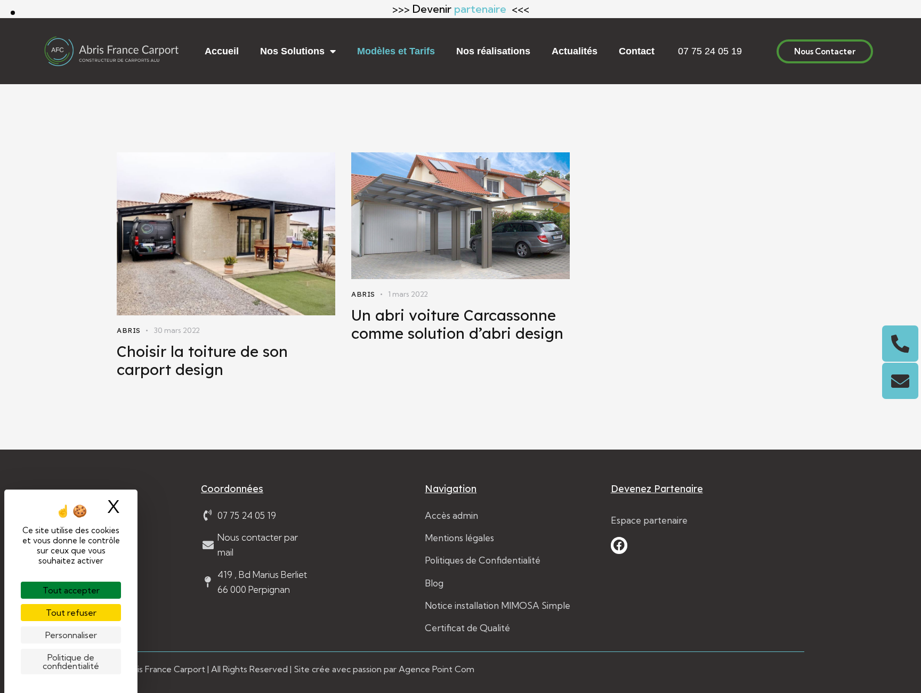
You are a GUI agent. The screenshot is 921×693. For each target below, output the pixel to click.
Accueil (222, 51)
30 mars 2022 (177, 330)
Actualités (574, 51)
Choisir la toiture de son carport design (202, 361)
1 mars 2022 (408, 294)
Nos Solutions (292, 51)
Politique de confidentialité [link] (71, 661)
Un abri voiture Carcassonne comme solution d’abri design (457, 324)
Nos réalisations (493, 51)
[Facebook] (619, 545)
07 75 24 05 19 (710, 51)
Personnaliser (71, 635)
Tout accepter (71, 590)
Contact (637, 51)
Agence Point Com (436, 669)
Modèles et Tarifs (396, 51)
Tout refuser (71, 612)
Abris (129, 330)
